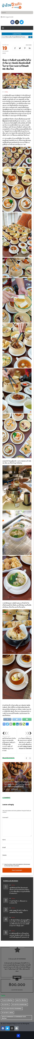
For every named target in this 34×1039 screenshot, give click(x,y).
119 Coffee (5, 1004)
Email (4, 847)
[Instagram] (17, 22)
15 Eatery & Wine (7, 1012)
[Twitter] (21, 22)
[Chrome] (16, 1028)
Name (4, 839)
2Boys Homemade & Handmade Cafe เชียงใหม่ (14, 1017)
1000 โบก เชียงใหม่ (21, 1000)
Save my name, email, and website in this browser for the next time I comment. (17, 865)
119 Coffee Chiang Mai (19, 1004)
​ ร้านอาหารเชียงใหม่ (7, 1000)
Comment (5, 817)
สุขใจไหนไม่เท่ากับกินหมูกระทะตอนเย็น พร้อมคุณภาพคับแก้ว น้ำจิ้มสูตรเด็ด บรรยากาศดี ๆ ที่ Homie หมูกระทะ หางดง (9, 744)
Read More (17, 977)
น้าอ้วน (6, 92)
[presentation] (29, 37)
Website (4, 855)
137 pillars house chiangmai (12, 1008)
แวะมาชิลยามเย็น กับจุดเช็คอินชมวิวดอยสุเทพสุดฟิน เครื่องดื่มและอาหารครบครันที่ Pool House (14, 37)
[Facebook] (12, 22)
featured (29, 45)
